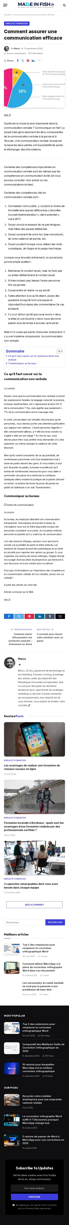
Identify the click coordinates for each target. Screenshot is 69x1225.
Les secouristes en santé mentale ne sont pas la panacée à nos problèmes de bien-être (43, 986)
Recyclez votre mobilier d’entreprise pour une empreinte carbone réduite (42, 1099)
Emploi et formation (17, 23)
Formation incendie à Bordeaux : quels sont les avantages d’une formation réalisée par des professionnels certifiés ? (34, 826)
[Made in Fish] (36, 5)
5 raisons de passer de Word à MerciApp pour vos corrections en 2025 (43, 1140)
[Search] (64, 5)
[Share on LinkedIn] (33, 60)
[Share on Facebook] (17, 60)
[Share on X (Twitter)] (22, 60)
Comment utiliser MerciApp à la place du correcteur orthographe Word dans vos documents (42, 967)
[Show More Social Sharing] (39, 60)
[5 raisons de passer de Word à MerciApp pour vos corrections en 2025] (12, 1140)
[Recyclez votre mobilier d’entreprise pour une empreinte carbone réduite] (12, 1100)
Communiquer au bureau (22, 363)
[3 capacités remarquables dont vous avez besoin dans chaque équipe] (34, 858)
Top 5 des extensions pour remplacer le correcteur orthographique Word (38, 948)
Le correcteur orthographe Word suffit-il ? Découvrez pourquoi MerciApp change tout (42, 1119)
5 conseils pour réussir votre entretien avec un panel (50, 637)
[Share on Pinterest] (28, 60)
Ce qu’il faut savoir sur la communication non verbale (33, 358)
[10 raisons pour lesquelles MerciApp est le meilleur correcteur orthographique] (12, 1068)
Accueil (7, 14)
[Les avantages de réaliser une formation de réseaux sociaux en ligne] (34, 739)
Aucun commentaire (16, 53)
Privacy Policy (32, 1208)
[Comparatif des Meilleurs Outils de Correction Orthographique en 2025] (12, 1048)
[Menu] (5, 5)
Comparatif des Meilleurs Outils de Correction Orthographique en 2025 (43, 1048)
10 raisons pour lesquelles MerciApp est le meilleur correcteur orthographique (38, 1068)
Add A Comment (34, 904)
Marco (17, 48)
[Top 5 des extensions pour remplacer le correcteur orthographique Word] (12, 949)
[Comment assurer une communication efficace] (34, 88)
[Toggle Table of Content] (58, 351)
